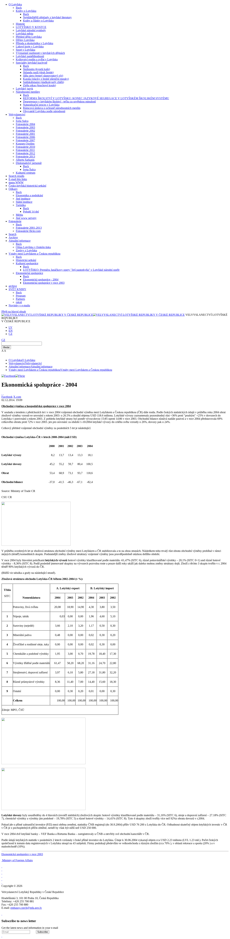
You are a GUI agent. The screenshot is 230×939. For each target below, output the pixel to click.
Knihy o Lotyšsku (26, 10)
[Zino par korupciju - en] (1, 879)
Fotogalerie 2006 (25, 137)
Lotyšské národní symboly (31, 30)
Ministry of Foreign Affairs (17, 860)
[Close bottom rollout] (1, 913)
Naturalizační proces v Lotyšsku (41, 104)
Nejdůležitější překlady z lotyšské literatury (47, 17)
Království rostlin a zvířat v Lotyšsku (37, 59)
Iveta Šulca (29, 169)
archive (13, 286)
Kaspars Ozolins (25, 143)
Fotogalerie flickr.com (28, 231)
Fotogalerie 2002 (25, 130)
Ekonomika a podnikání (29, 195)
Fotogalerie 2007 (25, 140)
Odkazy (13, 188)
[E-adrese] (1, 876)
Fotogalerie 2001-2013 (29, 227)
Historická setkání (26, 260)
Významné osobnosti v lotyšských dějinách (40, 52)
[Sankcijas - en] (1, 869)
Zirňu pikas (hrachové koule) (39, 85)
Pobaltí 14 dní (31, 211)
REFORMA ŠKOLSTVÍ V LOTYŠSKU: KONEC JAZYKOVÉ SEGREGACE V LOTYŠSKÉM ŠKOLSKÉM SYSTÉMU (96, 98)
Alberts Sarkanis (25, 159)
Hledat (6, 347)
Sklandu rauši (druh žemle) (38, 72)
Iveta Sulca (22, 120)
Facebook (7, 396)
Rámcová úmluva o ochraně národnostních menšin (51, 108)
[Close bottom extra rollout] (1, 935)
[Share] (3, 393)
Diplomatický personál (29, 163)
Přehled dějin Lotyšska (29, 36)
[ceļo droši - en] (1, 872)
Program (21, 295)
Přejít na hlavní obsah (13, 311)
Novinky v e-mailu (19, 305)
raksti (19, 302)
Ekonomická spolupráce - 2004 (40, 279)
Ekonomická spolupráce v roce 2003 (44, 282)
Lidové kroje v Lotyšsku (30, 46)
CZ (10, 333)
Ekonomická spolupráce (29, 273)
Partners (20, 298)
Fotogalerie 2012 (25, 153)
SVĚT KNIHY (17, 289)
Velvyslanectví (17, 114)
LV (10, 327)
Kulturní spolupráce (27, 263)
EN (11, 330)
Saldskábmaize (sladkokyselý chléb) (43, 82)
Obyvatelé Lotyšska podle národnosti (44, 111)
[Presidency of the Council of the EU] (1, 882)
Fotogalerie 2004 (25, 124)
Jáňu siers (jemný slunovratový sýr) (43, 75)
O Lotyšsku (15, 4)
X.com (17, 396)
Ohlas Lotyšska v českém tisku (33, 247)
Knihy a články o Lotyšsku (38, 20)
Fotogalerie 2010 (25, 146)
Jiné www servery (26, 218)
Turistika (21, 205)
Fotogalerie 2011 (25, 150)
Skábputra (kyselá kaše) (36, 69)
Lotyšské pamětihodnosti (30, 56)
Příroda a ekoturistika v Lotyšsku (34, 43)
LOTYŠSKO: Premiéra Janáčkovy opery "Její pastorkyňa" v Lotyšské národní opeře (71, 269)
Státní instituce (24, 201)
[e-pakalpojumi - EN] (1, 866)
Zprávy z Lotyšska (26, 250)
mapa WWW (16, 182)
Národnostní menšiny (28, 91)
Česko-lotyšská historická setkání (27, 185)
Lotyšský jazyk (24, 88)
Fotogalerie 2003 (25, 127)
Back (19, 7)
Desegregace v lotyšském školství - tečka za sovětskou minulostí (59, 101)
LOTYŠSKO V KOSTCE (31, 27)
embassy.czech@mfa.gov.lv (26, 907)
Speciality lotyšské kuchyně (31, 62)
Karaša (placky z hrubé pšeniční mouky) (46, 78)
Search (12, 234)
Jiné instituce (23, 198)
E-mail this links (18, 179)
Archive (13, 237)
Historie (20, 23)
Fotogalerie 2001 (25, 133)
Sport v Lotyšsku (25, 49)
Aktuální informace (20, 240)
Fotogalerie (15, 221)
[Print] (1, 393)
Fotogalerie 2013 (25, 156)
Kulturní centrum (25, 172)
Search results (16, 175)
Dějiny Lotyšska (25, 40)
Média (19, 214)
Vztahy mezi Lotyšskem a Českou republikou (34, 253)
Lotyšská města (24, 33)
